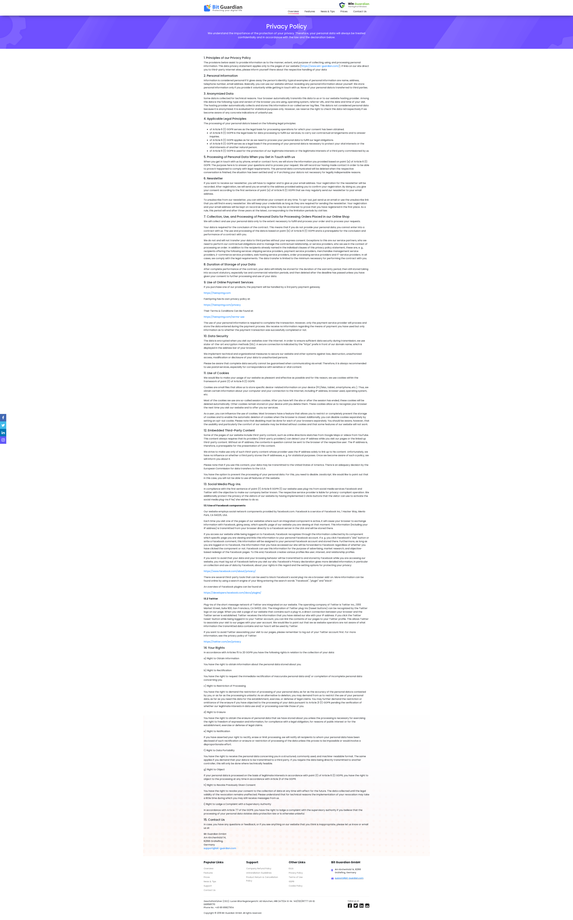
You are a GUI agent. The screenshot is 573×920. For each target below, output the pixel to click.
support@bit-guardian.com (220, 848)
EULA (291, 868)
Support (208, 885)
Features (310, 11)
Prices (344, 11)
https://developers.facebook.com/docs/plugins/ (232, 592)
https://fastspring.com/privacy (222, 305)
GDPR (291, 881)
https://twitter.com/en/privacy (222, 641)
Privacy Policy (296, 872)
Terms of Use (296, 877)
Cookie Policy (295, 885)
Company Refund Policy (258, 868)
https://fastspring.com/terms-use (224, 317)
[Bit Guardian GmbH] (223, 7)
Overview (293, 11)
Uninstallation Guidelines (259, 872)
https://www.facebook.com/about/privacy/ (230, 571)
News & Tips (328, 11)
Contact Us (359, 11)
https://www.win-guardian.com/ (320, 66)
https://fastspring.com (217, 293)
